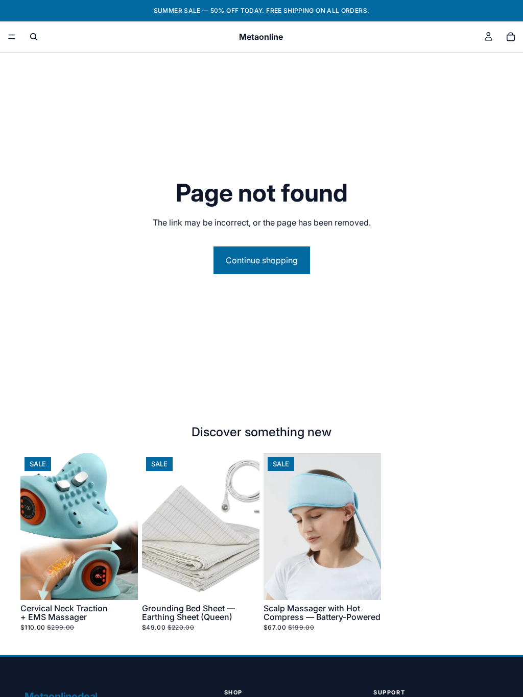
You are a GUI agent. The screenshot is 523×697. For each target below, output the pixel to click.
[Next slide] (126, 526)
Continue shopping (262, 260)
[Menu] (11, 36)
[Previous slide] (31, 526)
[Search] (33, 37)
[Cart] (511, 37)
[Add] (122, 584)
